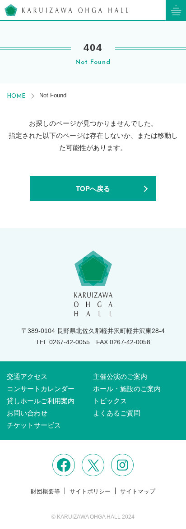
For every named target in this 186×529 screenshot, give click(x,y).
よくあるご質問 (116, 413)
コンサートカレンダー (40, 388)
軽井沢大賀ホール (66, 10)
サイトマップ (137, 491)
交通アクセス (27, 376)
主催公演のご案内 (120, 376)
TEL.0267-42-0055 (63, 342)
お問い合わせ (27, 413)
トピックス (110, 401)
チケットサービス (34, 425)
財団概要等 (45, 491)
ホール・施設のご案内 (127, 388)
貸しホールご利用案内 (40, 401)
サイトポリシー (90, 491)
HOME (16, 96)
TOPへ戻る (93, 188)
